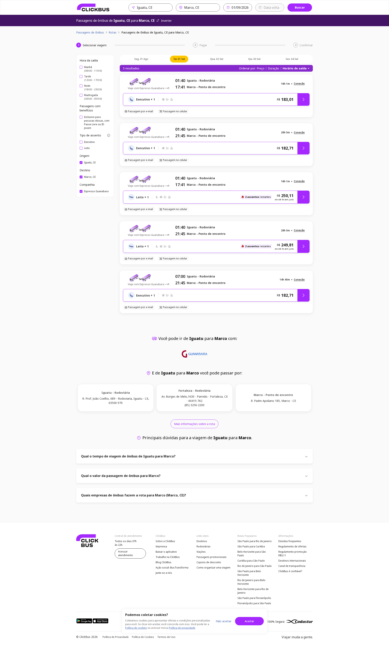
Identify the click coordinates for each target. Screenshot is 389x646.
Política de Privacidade (116, 637)
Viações (201, 551)
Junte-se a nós (164, 573)
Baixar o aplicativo (166, 551)
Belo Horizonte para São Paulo (251, 553)
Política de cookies (136, 628)
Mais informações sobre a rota (194, 424)
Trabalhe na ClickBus (168, 557)
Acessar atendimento (125, 553)
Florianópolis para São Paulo (254, 603)
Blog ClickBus (163, 562)
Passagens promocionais (212, 557)
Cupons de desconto (209, 562)
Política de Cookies (143, 637)
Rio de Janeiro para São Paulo (254, 566)
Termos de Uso (166, 637)
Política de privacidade (182, 628)
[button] (299, 83)
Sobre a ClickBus (165, 541)
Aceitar (249, 621)
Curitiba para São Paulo (251, 560)
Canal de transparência (291, 566)
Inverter (166, 21)
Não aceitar (223, 621)
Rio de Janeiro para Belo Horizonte (251, 582)
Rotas (112, 32)
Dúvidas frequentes (289, 541)
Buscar (300, 7)
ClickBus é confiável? (290, 571)
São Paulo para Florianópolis (254, 598)
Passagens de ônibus (90, 32)
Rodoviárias (204, 546)
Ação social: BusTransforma (172, 567)
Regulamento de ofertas (292, 546)
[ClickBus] (93, 7)
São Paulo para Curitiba (251, 546)
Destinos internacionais (292, 560)
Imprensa (161, 546)
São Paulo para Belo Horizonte (249, 573)
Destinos (202, 541)
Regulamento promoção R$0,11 (292, 553)
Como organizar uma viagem (213, 567)
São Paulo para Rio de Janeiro (254, 541)
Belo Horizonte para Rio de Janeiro (253, 590)
